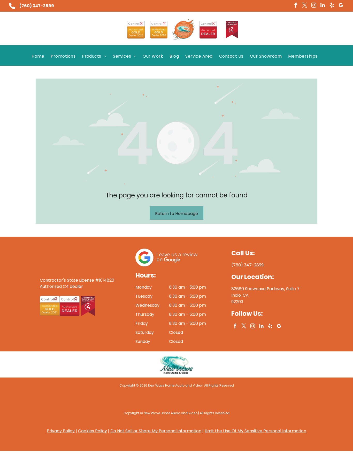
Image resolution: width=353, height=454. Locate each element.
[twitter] (305, 5)
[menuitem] (39, 56)
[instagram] (314, 5)
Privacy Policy (61, 431)
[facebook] (296, 5)
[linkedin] (323, 5)
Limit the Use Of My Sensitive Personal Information (255, 431)
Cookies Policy (92, 431)
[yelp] (332, 5)
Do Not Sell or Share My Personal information (155, 431)
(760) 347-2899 (36, 6)
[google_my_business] (341, 5)
